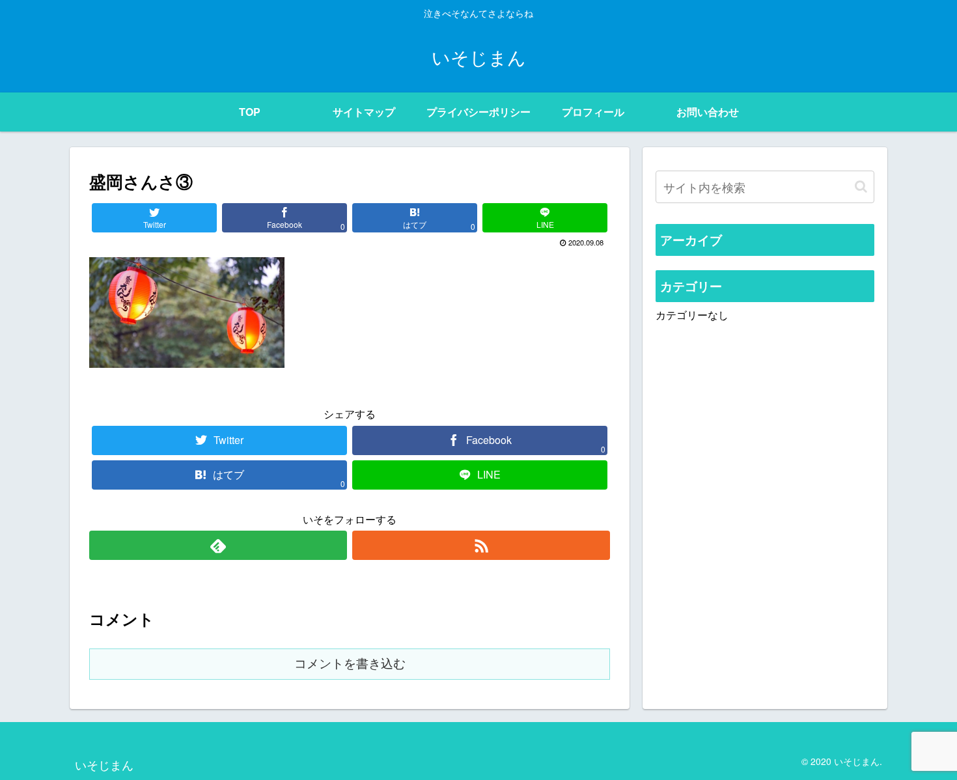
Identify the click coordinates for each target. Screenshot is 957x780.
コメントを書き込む (350, 664)
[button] (861, 186)
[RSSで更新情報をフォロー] (481, 545)
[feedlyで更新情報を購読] (218, 545)
